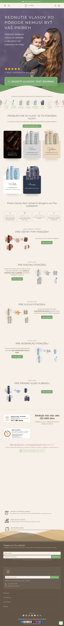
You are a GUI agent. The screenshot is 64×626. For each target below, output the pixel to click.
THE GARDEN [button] (7, 597)
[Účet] (9, 5)
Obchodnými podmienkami (28, 559)
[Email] (37, 615)
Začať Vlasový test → (32, 126)
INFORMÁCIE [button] (6, 602)
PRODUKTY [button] (6, 593)
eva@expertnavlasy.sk (13, 586)
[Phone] (40, 615)
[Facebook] (23, 615)
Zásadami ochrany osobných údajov (44, 559)
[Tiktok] (29, 615)
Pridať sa (56, 557)
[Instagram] (26, 615)
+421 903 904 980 (12, 584)
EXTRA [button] (5, 606)
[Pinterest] (32, 615)
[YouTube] (34, 615)
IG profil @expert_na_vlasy (33, 451)
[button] (5, 5)
